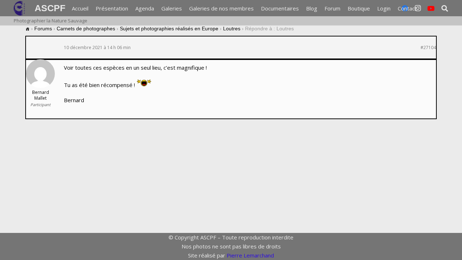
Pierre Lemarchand (250, 255)
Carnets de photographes (86, 28)
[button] (444, 8)
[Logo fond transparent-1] (20, 8)
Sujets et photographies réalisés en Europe (169, 28)
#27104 (428, 48)
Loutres (231, 28)
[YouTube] (430, 8)
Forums (43, 28)
